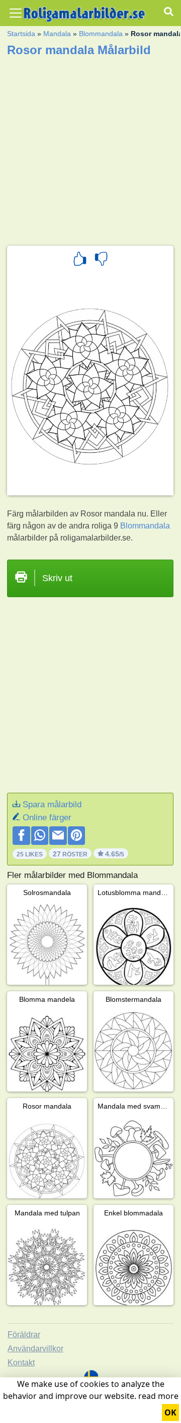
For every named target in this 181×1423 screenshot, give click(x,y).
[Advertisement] (90, 148)
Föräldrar (24, 1334)
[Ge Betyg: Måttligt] (101, 260)
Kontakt (21, 1362)
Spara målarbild (52, 804)
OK (170, 1412)
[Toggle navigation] (15, 13)
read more (158, 1395)
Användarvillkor (35, 1348)
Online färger (47, 817)
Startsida (21, 34)
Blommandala (101, 34)
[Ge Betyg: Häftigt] (79, 260)
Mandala (57, 34)
